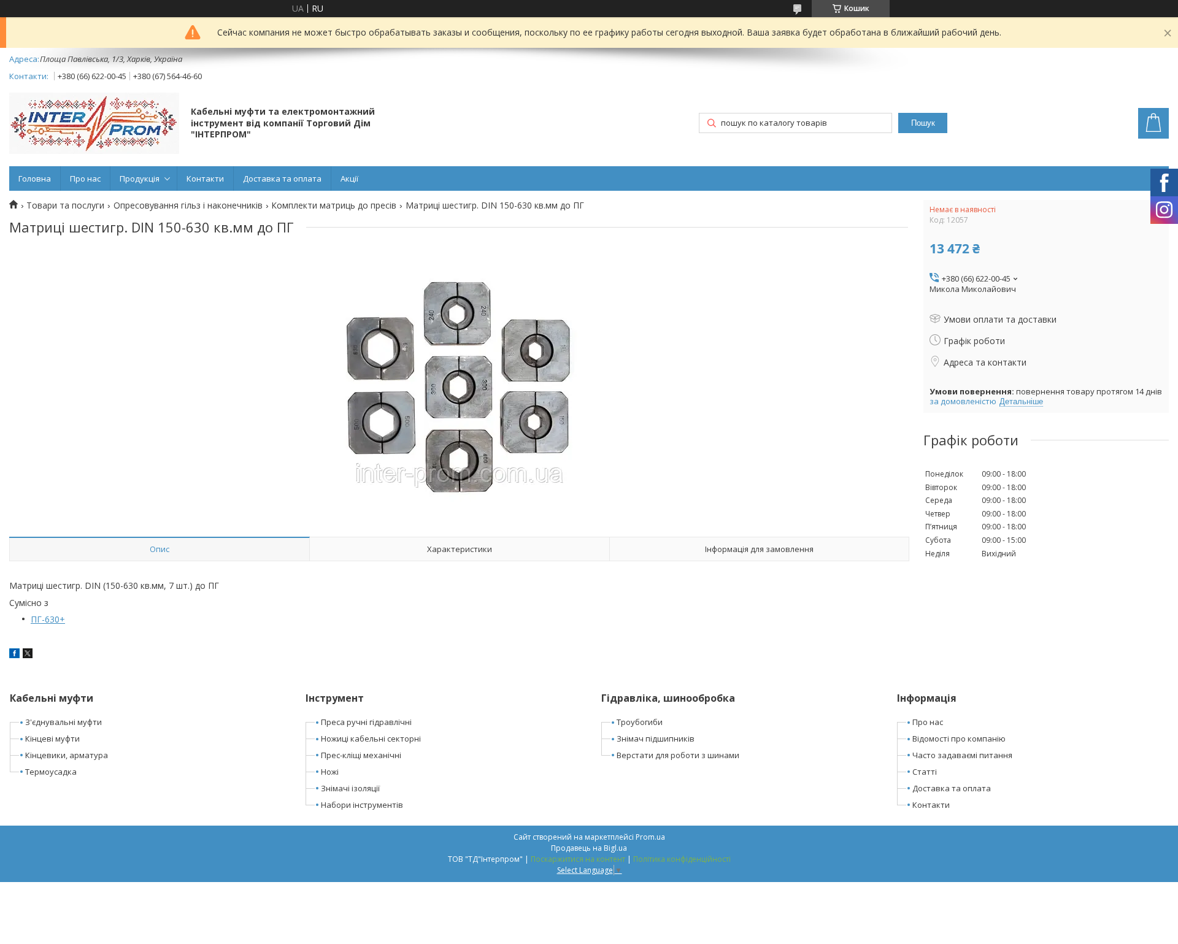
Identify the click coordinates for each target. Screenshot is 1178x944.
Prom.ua (650, 837)
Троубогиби (640, 721)
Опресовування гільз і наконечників (188, 205)
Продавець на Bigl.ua (589, 848)
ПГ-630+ (48, 619)
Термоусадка (51, 771)
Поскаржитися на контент (578, 859)
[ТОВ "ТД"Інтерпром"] (94, 124)
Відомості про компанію (959, 738)
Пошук (923, 123)
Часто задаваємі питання (962, 755)
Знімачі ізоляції (350, 788)
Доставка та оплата (282, 178)
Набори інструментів (362, 804)
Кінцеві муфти (52, 738)
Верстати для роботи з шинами (678, 755)
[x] (28, 655)
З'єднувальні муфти (63, 721)
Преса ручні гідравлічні (366, 721)
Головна (34, 178)
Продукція (140, 178)
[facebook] (14, 655)
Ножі (330, 771)
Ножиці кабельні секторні (371, 738)
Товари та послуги (65, 205)
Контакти (205, 178)
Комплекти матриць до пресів (333, 205)
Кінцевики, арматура (66, 755)
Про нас (85, 178)
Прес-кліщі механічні (361, 755)
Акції (349, 178)
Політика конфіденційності (682, 859)
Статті (924, 771)
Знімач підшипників (656, 738)
